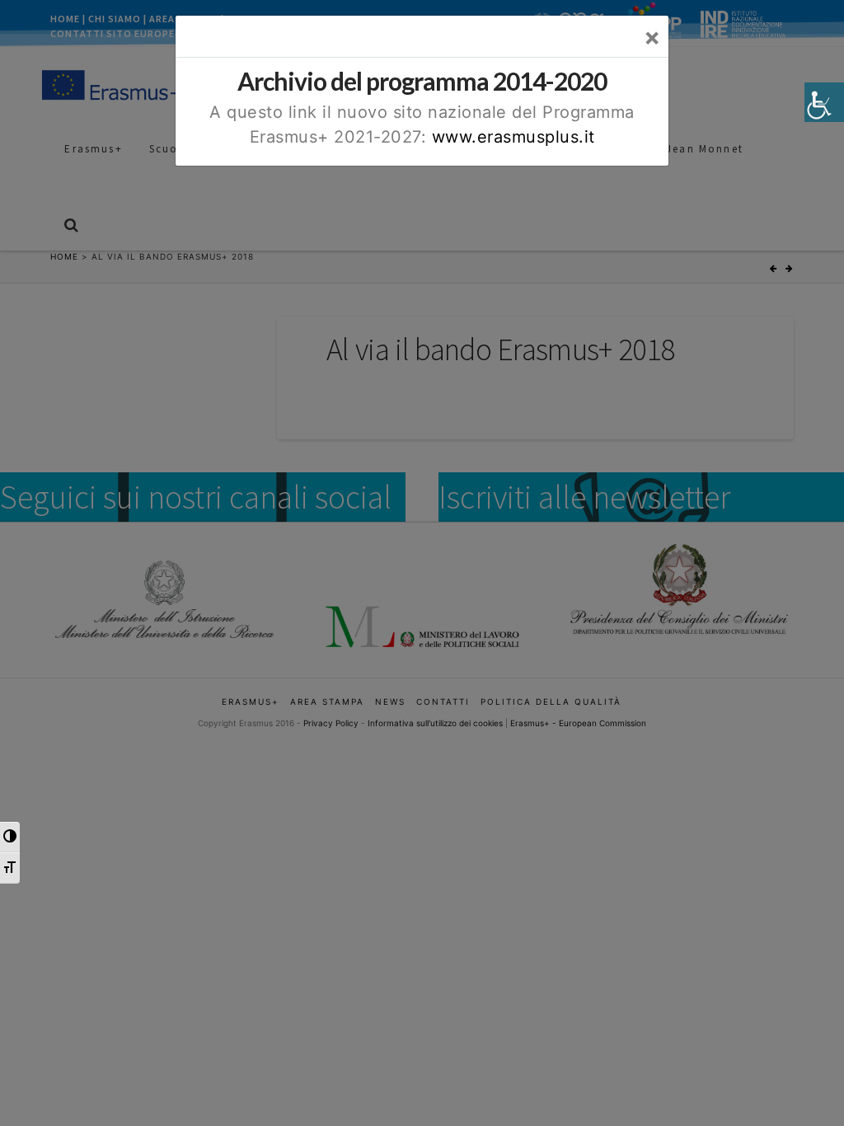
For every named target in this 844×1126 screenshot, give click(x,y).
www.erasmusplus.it (513, 137)
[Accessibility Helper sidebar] (824, 102)
